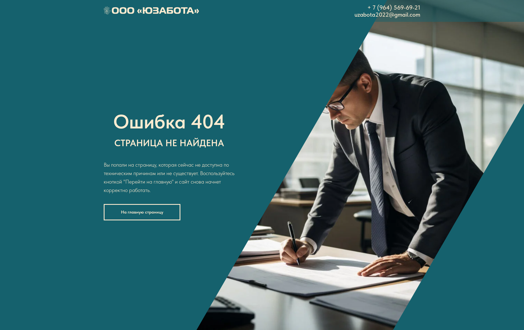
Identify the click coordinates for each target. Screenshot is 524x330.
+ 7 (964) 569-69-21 (393, 7)
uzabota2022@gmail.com (387, 14)
